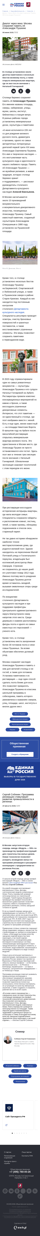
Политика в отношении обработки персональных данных (20, 1214)
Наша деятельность (18, 11)
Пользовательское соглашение (20, 1209)
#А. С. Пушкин (20, 714)
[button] (12, 1133)
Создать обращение (20, 754)
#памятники (28, 729)
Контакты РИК (27, 1156)
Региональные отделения (9, 1157)
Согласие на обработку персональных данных (20, 1217)
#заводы (30, 1066)
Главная (5, 11)
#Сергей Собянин (12, 1066)
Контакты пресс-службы (10, 1162)
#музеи (12, 729)
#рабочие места (20, 1071)
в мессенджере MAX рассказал (20, 883)
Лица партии (27, 1152)
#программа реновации (20, 1076)
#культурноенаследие (20, 724)
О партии (7, 1152)
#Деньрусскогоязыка (20, 719)
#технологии (20, 1081)
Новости (30, 11)
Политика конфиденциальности (20, 1211)
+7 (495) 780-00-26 (20, 1171)
